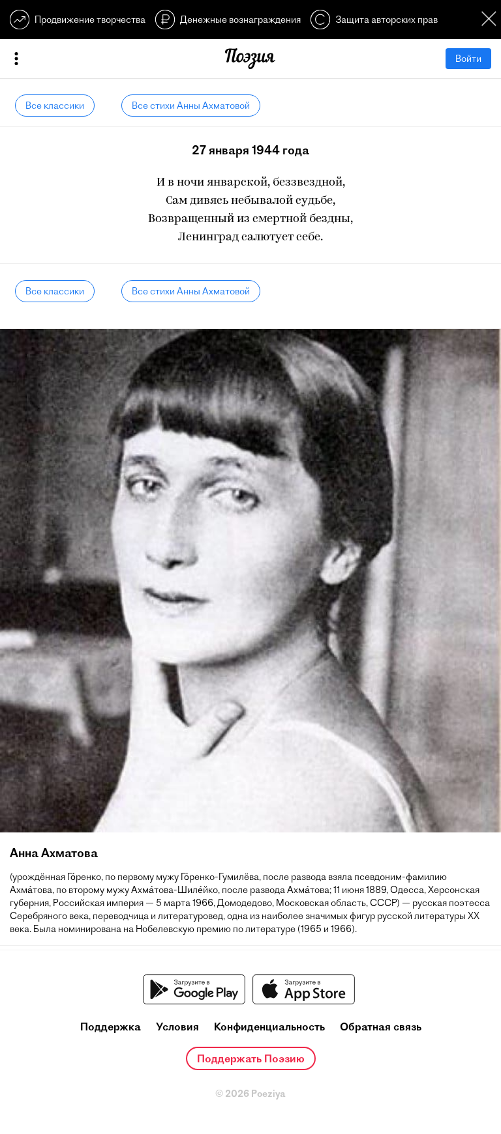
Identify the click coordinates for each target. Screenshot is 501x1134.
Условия (177, 1026)
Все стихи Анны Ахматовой (191, 105)
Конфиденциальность (269, 1026)
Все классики (54, 105)
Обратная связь (380, 1026)
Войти (468, 58)
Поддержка (110, 1026)
